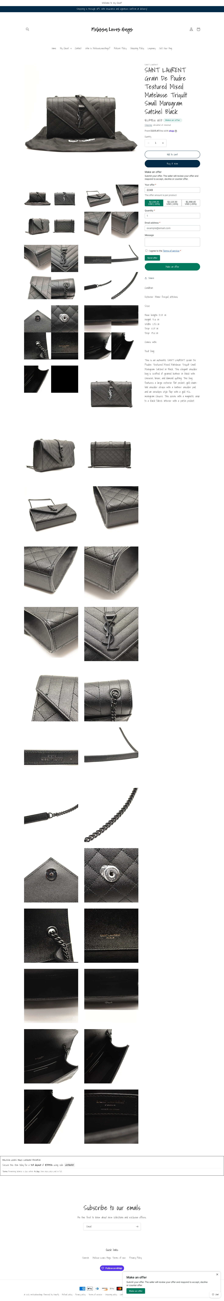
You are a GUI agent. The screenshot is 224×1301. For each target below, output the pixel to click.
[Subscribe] (137, 1226)
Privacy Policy (135, 1257)
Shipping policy (111, 1294)
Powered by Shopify (51, 1294)
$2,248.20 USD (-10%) (154, 203)
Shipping (148, 124)
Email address (152, 222)
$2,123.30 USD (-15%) (172, 203)
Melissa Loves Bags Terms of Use (109, 1257)
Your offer (150, 184)
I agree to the (164, 250)
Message (149, 235)
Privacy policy (80, 1294)
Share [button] (151, 278)
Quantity (148, 136)
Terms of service (171, 250)
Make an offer (172, 120)
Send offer (152, 258)
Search (85, 1257)
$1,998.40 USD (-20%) (191, 203)
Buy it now (172, 164)
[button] (27, 29)
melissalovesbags (37, 1294)
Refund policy (67, 1294)
